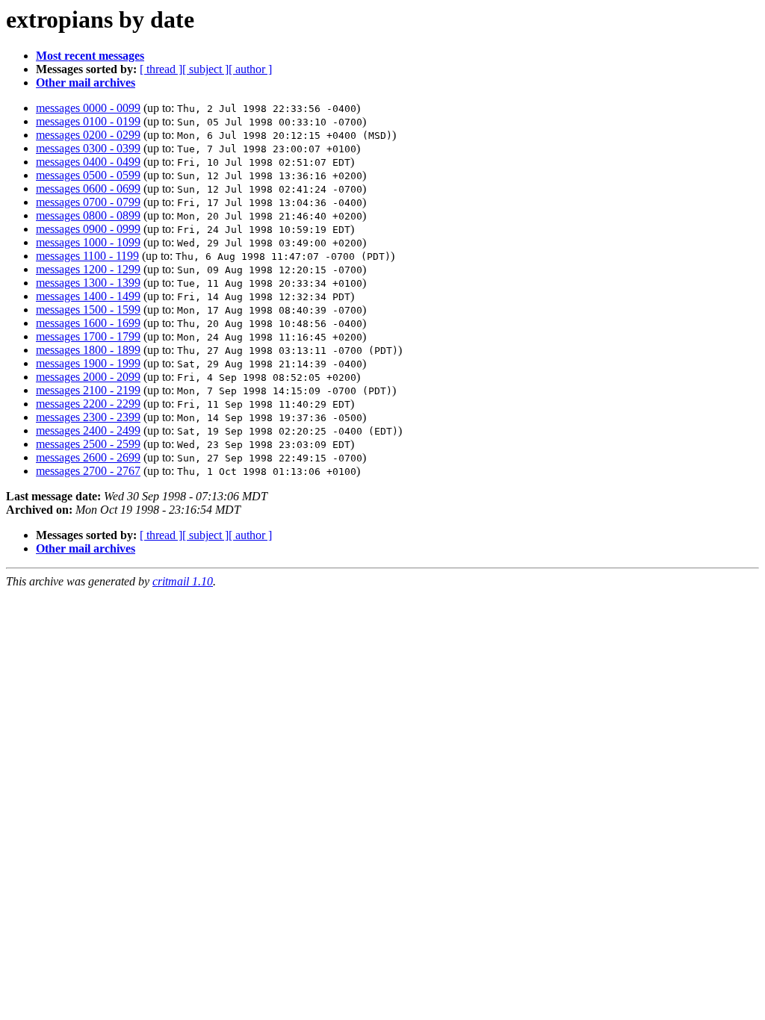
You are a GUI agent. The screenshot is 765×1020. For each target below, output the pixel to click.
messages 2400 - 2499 (88, 430)
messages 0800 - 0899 (88, 215)
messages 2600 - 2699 (88, 457)
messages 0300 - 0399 (88, 148)
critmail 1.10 (182, 581)
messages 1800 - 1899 (88, 349)
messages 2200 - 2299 (88, 403)
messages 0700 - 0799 (88, 202)
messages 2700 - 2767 (88, 470)
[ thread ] (161, 69)
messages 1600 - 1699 (88, 323)
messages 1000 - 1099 (88, 242)
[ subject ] (205, 69)
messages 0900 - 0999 (88, 229)
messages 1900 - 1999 (88, 363)
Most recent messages (90, 55)
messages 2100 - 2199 (88, 390)
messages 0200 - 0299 (88, 134)
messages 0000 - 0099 (88, 108)
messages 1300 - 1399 (88, 282)
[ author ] (250, 69)
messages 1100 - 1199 (87, 255)
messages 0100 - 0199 (88, 121)
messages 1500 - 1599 (88, 309)
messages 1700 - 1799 (88, 336)
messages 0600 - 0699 (88, 188)
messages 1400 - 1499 (88, 296)
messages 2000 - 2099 (88, 376)
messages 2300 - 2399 (88, 417)
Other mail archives (85, 82)
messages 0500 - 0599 (88, 175)
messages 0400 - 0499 (88, 161)
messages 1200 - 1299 (88, 269)
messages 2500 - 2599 (88, 444)
